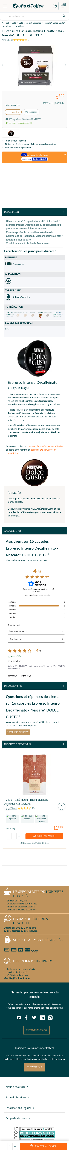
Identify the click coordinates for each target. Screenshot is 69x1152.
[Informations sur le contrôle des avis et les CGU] (53, 589)
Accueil (5, 23)
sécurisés (38, 940)
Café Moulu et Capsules (30, 23)
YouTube (45, 1008)
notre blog (57, 1008)
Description (11, 212)
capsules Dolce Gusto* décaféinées (45, 446)
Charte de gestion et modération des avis (26, 560)
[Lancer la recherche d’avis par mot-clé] (63, 639)
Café (14, 23)
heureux (32, 961)
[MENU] (5, 6)
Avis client (12, 530)
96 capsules (31, 111)
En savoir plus (34, 1067)
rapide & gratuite (30, 921)
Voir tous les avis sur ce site (37, 595)
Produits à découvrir (17, 744)
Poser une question (17, 732)
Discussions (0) (13, 686)
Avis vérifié (16, 656)
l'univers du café (38, 894)
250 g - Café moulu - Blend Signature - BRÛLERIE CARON (28, 801)
